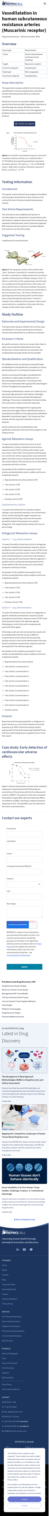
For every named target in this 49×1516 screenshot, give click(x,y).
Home (4, 1265)
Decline (24, 1506)
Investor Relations (9, 1299)
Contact (5, 1275)
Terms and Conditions (11, 1389)
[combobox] (24, 884)
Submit (24, 967)
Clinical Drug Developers (12, 1336)
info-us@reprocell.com (12, 1411)
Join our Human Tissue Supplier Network (19, 1001)
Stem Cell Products (10, 1363)
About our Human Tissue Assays (15, 989)
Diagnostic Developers (11, 1326)
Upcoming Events (9, 1289)
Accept (24, 1499)
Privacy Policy (7, 1303)
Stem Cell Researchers (11, 1321)
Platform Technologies (11, 1009)
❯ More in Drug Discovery (24, 1219)
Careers (5, 1294)
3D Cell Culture (8, 1368)
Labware (5, 1373)
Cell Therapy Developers (12, 1316)
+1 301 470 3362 (9, 1407)
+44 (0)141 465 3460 (11, 1421)
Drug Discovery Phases (11, 1013)
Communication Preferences (18, 955)
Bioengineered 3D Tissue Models (15, 993)
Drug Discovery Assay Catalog (14, 986)
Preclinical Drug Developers (13, 1331)
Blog (4, 1279)
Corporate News (8, 1284)
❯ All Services (7, 1340)
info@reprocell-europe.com (14, 1431)
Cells (4, 1358)
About (4, 1270)
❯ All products (8, 1377)
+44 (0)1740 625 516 (11, 1426)
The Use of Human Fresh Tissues (15, 997)
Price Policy (6, 1384)
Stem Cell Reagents (10, 1353)
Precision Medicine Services (13, 1016)
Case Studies (7, 1005)
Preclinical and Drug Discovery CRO (19, 981)
